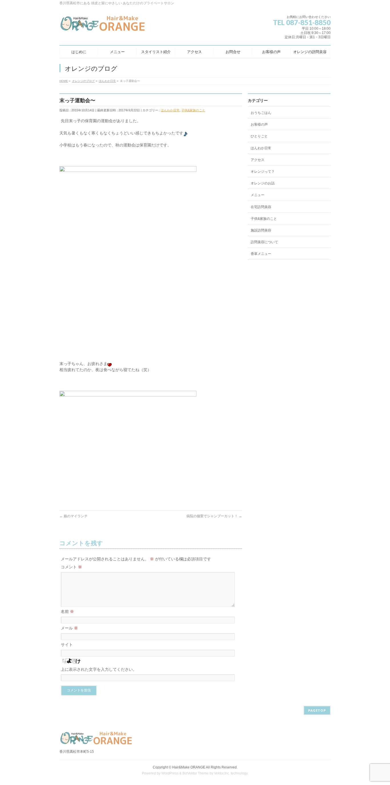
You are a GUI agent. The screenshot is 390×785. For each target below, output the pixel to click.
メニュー (257, 195)
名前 (67, 611)
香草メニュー (261, 254)
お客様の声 (259, 124)
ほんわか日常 (170, 110)
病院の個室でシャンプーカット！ (214, 516)
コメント (71, 567)
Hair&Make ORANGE (188, 767)
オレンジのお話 (263, 183)
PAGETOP (317, 710)
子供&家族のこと (193, 110)
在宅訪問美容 (261, 207)
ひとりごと (259, 136)
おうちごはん (261, 113)
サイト (67, 644)
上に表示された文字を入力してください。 (99, 669)
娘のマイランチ (73, 516)
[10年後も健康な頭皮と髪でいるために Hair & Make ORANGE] (103, 25)
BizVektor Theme (195, 773)
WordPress (169, 773)
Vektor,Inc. (222, 773)
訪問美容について (264, 242)
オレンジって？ (263, 172)
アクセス (257, 160)
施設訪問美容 (261, 230)
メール (69, 628)
